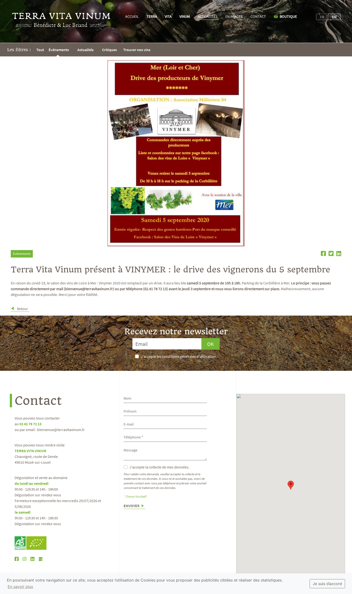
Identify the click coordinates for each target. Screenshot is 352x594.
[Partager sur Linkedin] (337, 254)
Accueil (132, 16)
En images (234, 16)
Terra (152, 16)
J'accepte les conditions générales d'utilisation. (179, 356)
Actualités (208, 16)
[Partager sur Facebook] (323, 254)
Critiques (109, 49)
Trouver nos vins (136, 49)
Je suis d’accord (327, 583)
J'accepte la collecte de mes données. (159, 467)
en (334, 16)
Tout (40, 49)
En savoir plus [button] (20, 586)
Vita (168, 16)
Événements (59, 49)
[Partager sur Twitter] (330, 254)
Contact (258, 16)
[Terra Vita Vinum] (61, 21)
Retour (22, 308)
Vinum (184, 16)
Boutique (288, 16)
